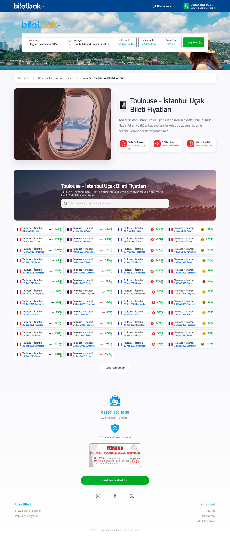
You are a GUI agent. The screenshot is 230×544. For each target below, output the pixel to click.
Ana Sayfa (23, 78)
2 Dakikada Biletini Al (115, 480)
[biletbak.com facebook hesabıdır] (115, 495)
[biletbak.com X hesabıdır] (132, 495)
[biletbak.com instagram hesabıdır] (98, 495)
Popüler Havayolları (27, 516)
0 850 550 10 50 (202, 4)
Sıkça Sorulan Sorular (28, 510)
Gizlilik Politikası (205, 521)
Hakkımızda (208, 516)
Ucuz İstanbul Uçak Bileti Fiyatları (55, 78)
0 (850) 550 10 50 (115, 412)
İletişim (210, 510)
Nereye (77, 40)
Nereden (33, 40)
